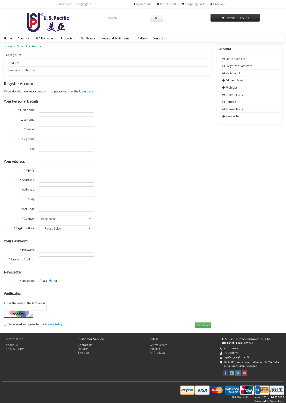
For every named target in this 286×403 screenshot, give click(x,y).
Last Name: (26, 119)
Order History (234, 95)
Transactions (234, 109)
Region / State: (24, 228)
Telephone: (26, 139)
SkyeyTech (277, 401)
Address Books (235, 80)
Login (229, 59)
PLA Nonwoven (45, 38)
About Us (24, 38)
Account (22, 46)
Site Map (83, 352)
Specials (155, 349)
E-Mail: (29, 129)
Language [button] (82, 4)
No (55, 281)
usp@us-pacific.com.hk (236, 357)
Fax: (32, 149)
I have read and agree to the (35, 324)
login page (86, 91)
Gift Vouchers (158, 345)
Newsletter (232, 116)
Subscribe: (27, 281)
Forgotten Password (238, 66)
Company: (28, 170)
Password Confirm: (22, 259)
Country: (28, 218)
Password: (27, 250)
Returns (230, 102)
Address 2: (28, 189)
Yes (45, 281)
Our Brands (88, 38)
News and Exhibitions (115, 38)
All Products (157, 352)
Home (8, 38)
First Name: (26, 110)
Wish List (231, 87)
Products (67, 38)
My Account (232, 73)
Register (37, 46)
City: (31, 199)
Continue (203, 325)
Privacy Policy (15, 349)
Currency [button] (63, 4)
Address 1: (27, 180)
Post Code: (28, 209)
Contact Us (160, 38)
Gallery (142, 38)
